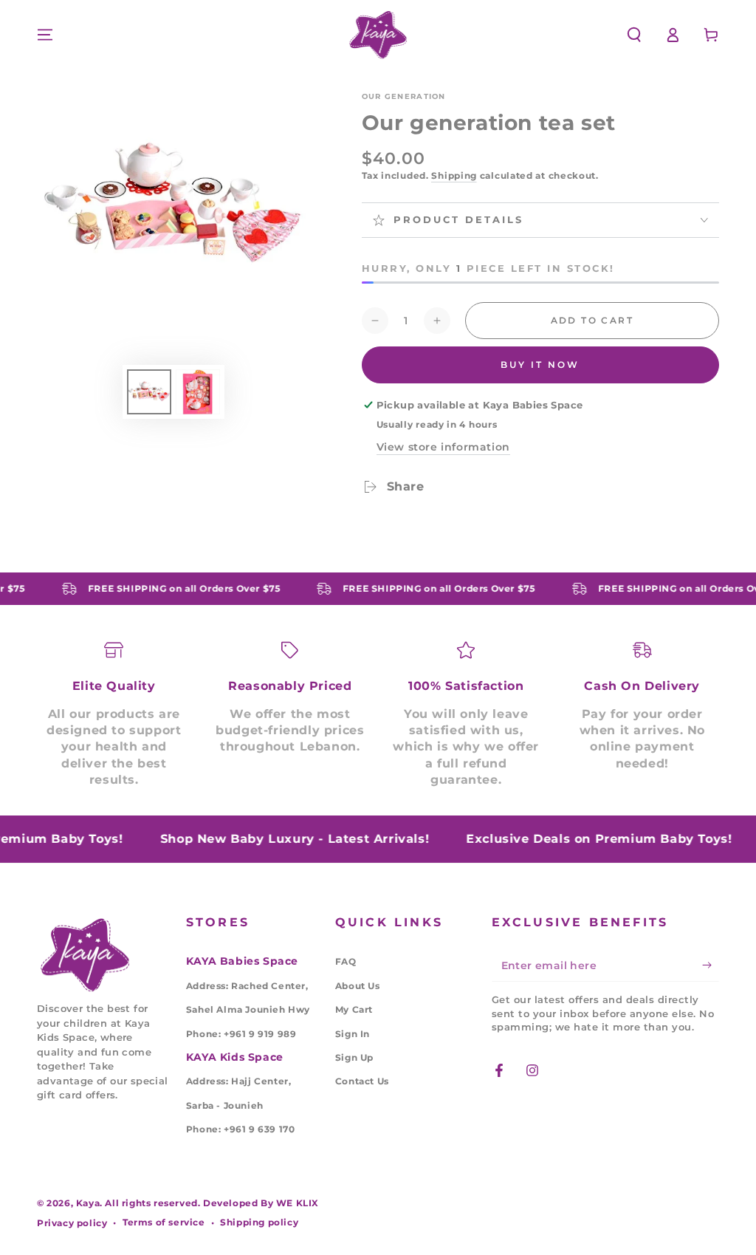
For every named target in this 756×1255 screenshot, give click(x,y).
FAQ (346, 961)
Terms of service (164, 1222)
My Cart (354, 1009)
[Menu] (45, 34)
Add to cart (592, 320)
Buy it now (540, 364)
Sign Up (354, 1057)
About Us (357, 985)
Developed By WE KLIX (261, 1202)
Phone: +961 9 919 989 (241, 1033)
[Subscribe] (710, 964)
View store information (443, 447)
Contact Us (362, 1081)
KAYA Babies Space (242, 961)
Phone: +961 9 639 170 (240, 1129)
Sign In (352, 1033)
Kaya (88, 1202)
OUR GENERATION (404, 96)
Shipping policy (259, 1222)
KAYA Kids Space (235, 1057)
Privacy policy (72, 1222)
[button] (634, 34)
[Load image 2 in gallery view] (198, 391)
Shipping (454, 175)
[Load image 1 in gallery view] (149, 391)
